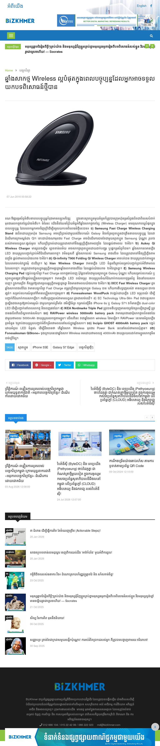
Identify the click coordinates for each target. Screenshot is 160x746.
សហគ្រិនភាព (10, 552)
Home (9, 70)
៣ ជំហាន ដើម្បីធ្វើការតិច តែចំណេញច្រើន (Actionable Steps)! (65, 530)
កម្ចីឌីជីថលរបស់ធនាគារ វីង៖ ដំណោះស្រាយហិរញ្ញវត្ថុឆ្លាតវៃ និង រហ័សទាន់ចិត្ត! (71, 574)
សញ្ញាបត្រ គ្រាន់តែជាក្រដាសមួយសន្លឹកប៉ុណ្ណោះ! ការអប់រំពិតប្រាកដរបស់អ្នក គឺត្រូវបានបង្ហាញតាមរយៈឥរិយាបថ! (89, 639)
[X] (80, 736)
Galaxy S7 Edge (64, 347)
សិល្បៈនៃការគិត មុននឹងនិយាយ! (47, 618)
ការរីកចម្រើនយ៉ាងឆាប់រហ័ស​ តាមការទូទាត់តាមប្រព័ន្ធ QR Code (131, 463)
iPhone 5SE (41, 347)
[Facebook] (151, 6)
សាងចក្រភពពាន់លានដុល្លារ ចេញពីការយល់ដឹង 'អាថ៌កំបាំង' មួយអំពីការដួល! (71, 552)
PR (7, 574)
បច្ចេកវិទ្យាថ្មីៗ (86, 347)
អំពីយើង (15, 5)
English (141, 6)
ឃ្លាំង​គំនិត (9, 530)
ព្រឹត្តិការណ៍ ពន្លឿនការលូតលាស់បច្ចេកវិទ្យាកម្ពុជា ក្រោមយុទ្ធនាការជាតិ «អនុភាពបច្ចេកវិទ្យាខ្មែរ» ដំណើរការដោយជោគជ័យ (27, 473)
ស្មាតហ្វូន (23, 347)
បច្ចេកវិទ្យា (14, 435)
